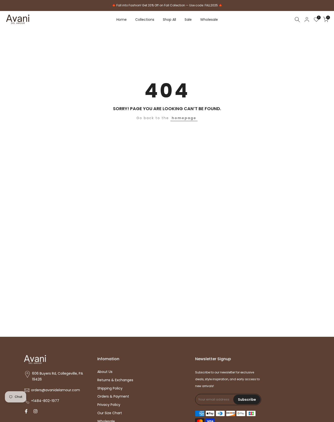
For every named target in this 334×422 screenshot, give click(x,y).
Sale (188, 19)
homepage (184, 118)
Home (121, 19)
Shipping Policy (109, 388)
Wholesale (209, 19)
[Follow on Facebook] (26, 412)
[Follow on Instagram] (35, 412)
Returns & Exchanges (115, 380)
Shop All (169, 19)
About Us (104, 371)
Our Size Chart (109, 413)
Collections (144, 19)
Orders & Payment (113, 396)
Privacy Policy (108, 404)
